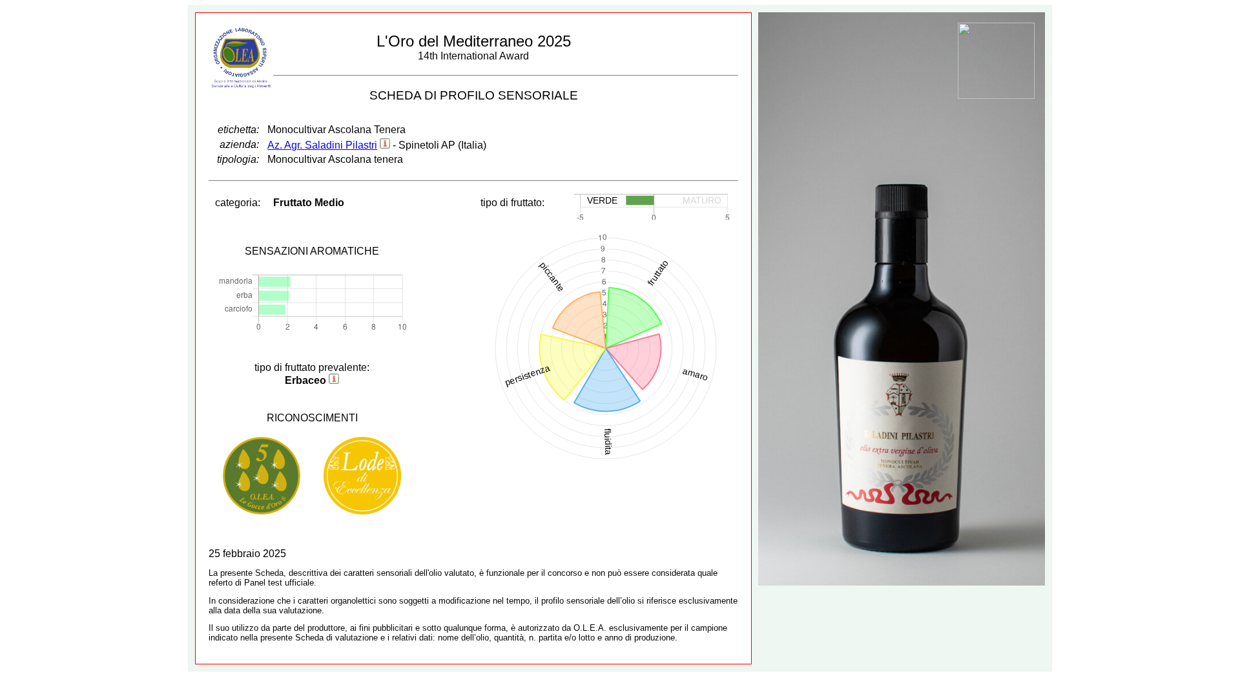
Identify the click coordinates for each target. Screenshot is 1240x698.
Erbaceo (305, 380)
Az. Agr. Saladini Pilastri (322, 145)
